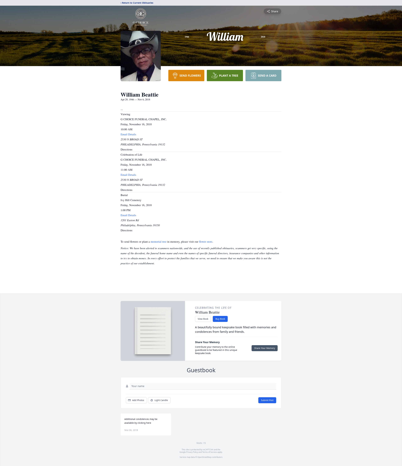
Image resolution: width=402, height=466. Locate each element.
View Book (203, 318)
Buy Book (220, 318)
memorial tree (158, 241)
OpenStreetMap (204, 457)
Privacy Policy (192, 452)
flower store (205, 241)
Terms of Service (209, 452)
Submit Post (267, 400)
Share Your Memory (264, 348)
